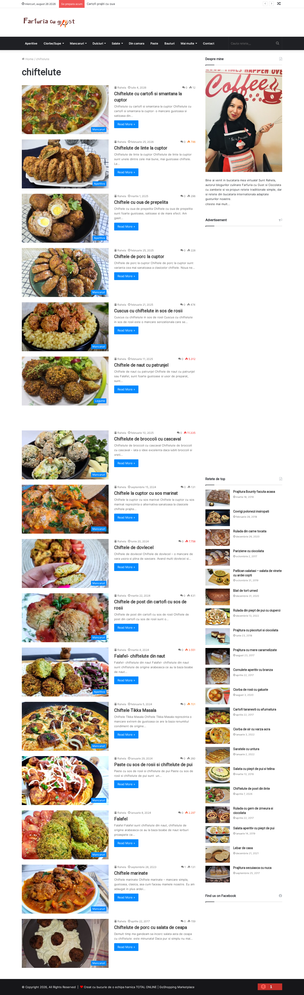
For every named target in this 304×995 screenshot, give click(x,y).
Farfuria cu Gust (253, 185)
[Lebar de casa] (217, 854)
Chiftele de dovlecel (134, 547)
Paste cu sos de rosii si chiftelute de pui (153, 764)
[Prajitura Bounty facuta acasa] (217, 498)
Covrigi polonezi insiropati (251, 511)
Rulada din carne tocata (249, 531)
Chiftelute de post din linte (251, 788)
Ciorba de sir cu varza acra (251, 729)
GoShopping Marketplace (177, 987)
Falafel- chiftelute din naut (139, 656)
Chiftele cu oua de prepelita (141, 202)
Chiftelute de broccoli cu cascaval (147, 439)
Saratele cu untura (246, 749)
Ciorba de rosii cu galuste (250, 689)
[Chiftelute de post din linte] (217, 795)
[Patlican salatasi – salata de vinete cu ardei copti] (217, 577)
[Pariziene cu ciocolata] (217, 557)
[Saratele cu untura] (217, 755)
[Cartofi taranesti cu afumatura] (217, 715)
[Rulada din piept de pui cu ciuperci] (217, 616)
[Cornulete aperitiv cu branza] (217, 676)
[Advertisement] (244, 347)
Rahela (122, 87)
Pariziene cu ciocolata (248, 551)
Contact (208, 43)
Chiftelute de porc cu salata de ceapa (150, 927)
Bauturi (169, 43)
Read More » (126, 124)
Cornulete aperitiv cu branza (253, 670)
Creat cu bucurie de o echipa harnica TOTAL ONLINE (120, 987)
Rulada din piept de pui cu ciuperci (256, 610)
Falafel (121, 818)
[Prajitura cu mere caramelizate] (217, 656)
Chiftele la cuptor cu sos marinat (146, 493)
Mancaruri (77, 43)
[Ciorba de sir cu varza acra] (217, 735)
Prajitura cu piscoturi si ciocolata (255, 630)
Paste (154, 43)
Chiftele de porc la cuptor (139, 256)
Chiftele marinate (131, 873)
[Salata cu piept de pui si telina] (217, 775)
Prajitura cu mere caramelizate (255, 650)
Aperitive (31, 43)
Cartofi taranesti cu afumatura (254, 709)
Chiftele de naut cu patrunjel (141, 365)
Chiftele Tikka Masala (135, 710)
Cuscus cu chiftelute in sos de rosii (148, 310)
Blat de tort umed (245, 590)
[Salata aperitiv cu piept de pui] (217, 834)
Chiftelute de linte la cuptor (140, 148)
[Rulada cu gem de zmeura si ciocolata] (217, 814)
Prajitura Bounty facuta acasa (254, 491)
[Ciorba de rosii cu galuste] (217, 696)
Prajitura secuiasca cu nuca (252, 868)
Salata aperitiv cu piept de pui (253, 828)
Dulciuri (98, 43)
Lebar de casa (243, 848)
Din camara (136, 43)
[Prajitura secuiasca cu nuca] (217, 874)
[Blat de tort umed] (217, 597)
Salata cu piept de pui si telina (254, 769)
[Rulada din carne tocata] (217, 537)
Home (29, 59)
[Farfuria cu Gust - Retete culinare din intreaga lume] (50, 22)
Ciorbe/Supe (52, 43)
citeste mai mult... (217, 204)
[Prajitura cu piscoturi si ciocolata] (217, 636)
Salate (116, 43)
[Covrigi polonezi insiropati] (217, 517)
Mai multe (187, 43)
